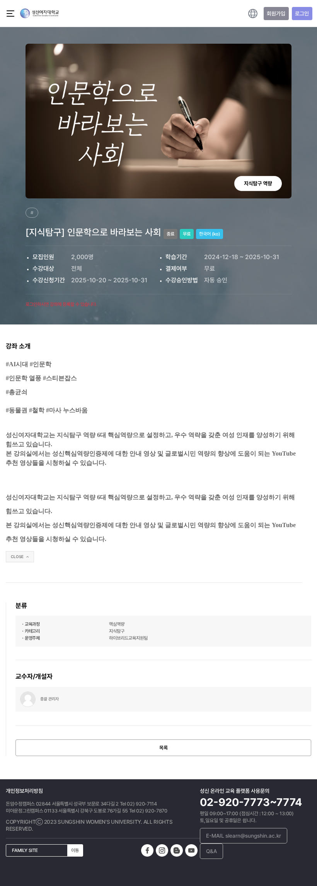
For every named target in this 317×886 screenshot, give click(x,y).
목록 (163, 748)
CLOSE (18, 556)
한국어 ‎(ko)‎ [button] (253, 13)
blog (176, 850)
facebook (147, 850)
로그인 (302, 13)
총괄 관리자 (49, 699)
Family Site (45, 850)
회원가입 (276, 13)
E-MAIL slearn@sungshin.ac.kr (243, 836)
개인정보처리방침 (24, 791)
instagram (162, 850)
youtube (191, 850)
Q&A (211, 851)
